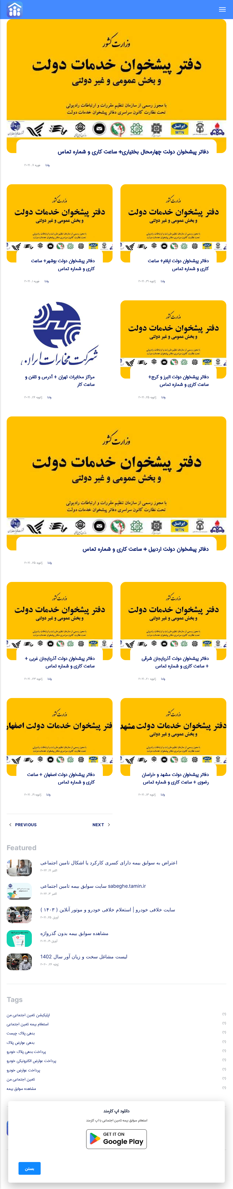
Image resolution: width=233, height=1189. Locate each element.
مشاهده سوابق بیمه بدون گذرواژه (74, 933)
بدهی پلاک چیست (21, 1033)
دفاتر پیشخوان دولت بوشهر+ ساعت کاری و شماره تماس (63, 264)
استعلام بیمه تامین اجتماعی (28, 1024)
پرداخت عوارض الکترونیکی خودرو (31, 1060)
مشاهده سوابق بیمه (21, 1088)
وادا (47, 165)
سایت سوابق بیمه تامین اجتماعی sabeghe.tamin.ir (93, 886)
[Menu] (219, 9)
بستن (29, 1168)
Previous (25, 824)
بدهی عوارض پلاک (20, 1042)
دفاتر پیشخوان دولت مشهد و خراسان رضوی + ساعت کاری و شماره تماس (175, 778)
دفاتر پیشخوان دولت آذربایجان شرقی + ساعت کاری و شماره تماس (175, 662)
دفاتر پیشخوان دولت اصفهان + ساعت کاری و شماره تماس (61, 778)
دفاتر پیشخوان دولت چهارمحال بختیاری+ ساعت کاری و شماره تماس (133, 152)
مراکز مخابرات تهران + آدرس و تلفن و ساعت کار (60, 380)
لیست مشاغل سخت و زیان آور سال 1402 (83, 957)
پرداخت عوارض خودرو (23, 1070)
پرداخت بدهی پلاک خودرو (26, 1051)
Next (99, 824)
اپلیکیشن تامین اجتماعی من (28, 1015)
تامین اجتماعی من (21, 1079)
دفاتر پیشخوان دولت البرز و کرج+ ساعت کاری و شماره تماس (179, 380)
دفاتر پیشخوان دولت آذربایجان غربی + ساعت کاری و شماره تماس (60, 662)
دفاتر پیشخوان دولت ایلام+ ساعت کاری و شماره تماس (178, 264)
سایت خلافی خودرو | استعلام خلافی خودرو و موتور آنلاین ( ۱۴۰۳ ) (107, 910)
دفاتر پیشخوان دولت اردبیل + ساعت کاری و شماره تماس (146, 549)
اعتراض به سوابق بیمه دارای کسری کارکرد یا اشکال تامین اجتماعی (108, 863)
